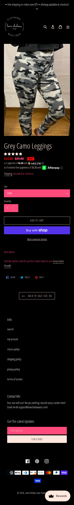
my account (12, 339)
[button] (13, 154)
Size (5, 186)
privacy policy (13, 369)
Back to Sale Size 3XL (39, 296)
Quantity (7, 201)
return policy (13, 349)
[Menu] (68, 27)
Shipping (8, 174)
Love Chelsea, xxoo (32, 493)
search (10, 329)
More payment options (37, 239)
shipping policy (14, 359)
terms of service (15, 379)
